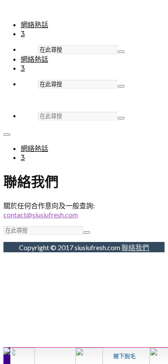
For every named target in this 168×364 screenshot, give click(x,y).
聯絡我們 (135, 247)
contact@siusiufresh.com (40, 214)
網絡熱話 (34, 25)
